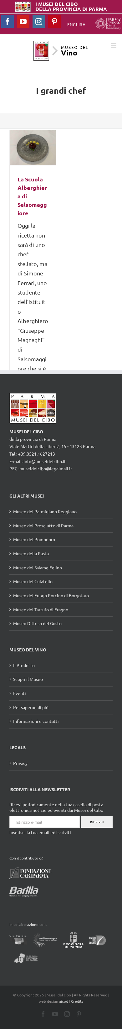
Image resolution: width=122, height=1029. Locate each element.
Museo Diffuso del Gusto (37, 623)
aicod (63, 1001)
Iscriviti (97, 822)
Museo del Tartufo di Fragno (40, 609)
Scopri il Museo (28, 679)
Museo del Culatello (33, 581)
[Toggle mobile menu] (114, 45)
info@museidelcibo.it (44, 461)
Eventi (19, 693)
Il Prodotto (24, 665)
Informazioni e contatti (36, 721)
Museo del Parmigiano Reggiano (45, 511)
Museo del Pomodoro (34, 539)
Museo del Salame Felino (37, 567)
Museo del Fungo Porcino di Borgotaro (51, 595)
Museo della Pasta (31, 553)
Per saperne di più (30, 707)
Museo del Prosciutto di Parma (43, 525)
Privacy (20, 763)
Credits (77, 1001)
